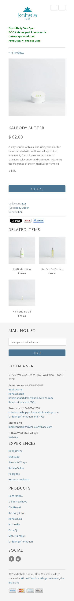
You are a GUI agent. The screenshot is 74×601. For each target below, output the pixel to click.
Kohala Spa (15, 518)
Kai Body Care (17, 513)
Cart (61, 7)
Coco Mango (16, 496)
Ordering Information (21, 541)
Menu (54, 7)
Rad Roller (14, 524)
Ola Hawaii (15, 507)
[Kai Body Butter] (37, 87)
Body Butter (22, 207)
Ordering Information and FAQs (26, 416)
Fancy (38, 221)
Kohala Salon (16, 393)
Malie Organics (17, 536)
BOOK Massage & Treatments (27, 32)
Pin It (27, 221)
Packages (14, 473)
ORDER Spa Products (22, 36)
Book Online (16, 389)
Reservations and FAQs (22, 402)
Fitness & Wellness (19, 479)
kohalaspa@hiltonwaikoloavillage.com (31, 398)
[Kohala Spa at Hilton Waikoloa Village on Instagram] (18, 559)
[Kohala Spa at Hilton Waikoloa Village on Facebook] (12, 559)
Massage (14, 456)
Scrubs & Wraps (18, 462)
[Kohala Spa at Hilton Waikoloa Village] (27, 13)
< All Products (16, 52)
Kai (24, 203)
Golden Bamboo (18, 501)
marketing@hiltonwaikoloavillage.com (30, 427)
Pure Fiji (13, 530)
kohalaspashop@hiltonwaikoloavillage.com (34, 412)
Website (13, 437)
